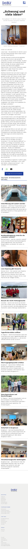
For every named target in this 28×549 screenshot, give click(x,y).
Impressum (3, 538)
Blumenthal (3, 499)
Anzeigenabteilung (5, 518)
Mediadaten (3, 509)
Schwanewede (4, 502)
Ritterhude (3, 500)
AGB (2, 541)
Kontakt (2, 537)
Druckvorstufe (4, 521)
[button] (2, 169)
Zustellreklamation (5, 510)
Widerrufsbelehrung (5, 544)
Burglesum (3, 498)
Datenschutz (3, 542)
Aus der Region (4, 503)
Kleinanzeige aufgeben (5, 511)
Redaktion (3, 520)
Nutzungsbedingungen (5, 545)
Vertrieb (2, 524)
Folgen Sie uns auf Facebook (15, 173)
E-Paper (2, 530)
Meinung (2, 529)
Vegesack (3, 496)
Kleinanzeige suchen (5, 513)
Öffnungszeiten (4, 540)
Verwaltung (3, 522)
